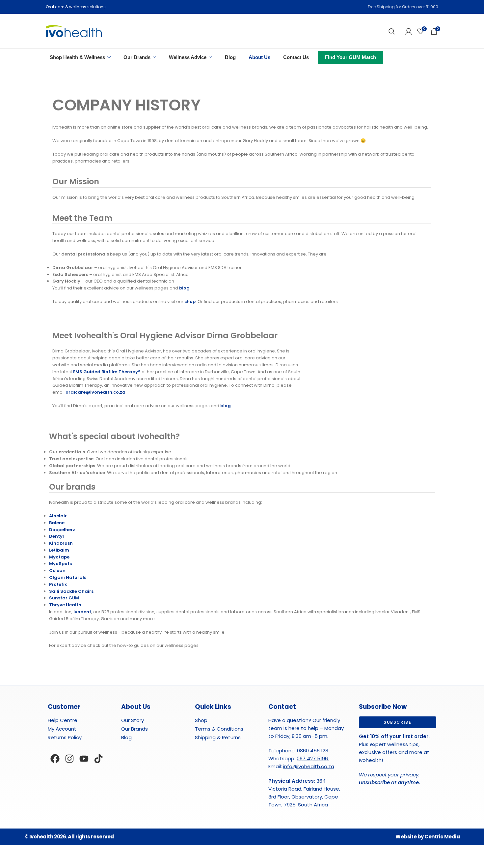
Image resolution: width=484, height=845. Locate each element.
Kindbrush (61, 543)
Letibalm (59, 550)
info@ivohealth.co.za (308, 766)
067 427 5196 (313, 758)
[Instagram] (69, 758)
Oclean (57, 570)
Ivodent (82, 612)
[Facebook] (55, 758)
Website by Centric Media (427, 836)
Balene (57, 523)
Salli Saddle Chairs (71, 591)
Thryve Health (65, 605)
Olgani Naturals (67, 577)
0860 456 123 (312, 750)
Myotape (59, 557)
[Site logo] (74, 31)
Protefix (58, 584)
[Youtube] (84, 758)
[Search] (392, 31)
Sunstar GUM (64, 598)
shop (190, 301)
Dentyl (56, 536)
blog (184, 288)
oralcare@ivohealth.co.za (95, 392)
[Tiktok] (98, 758)
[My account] (409, 31)
